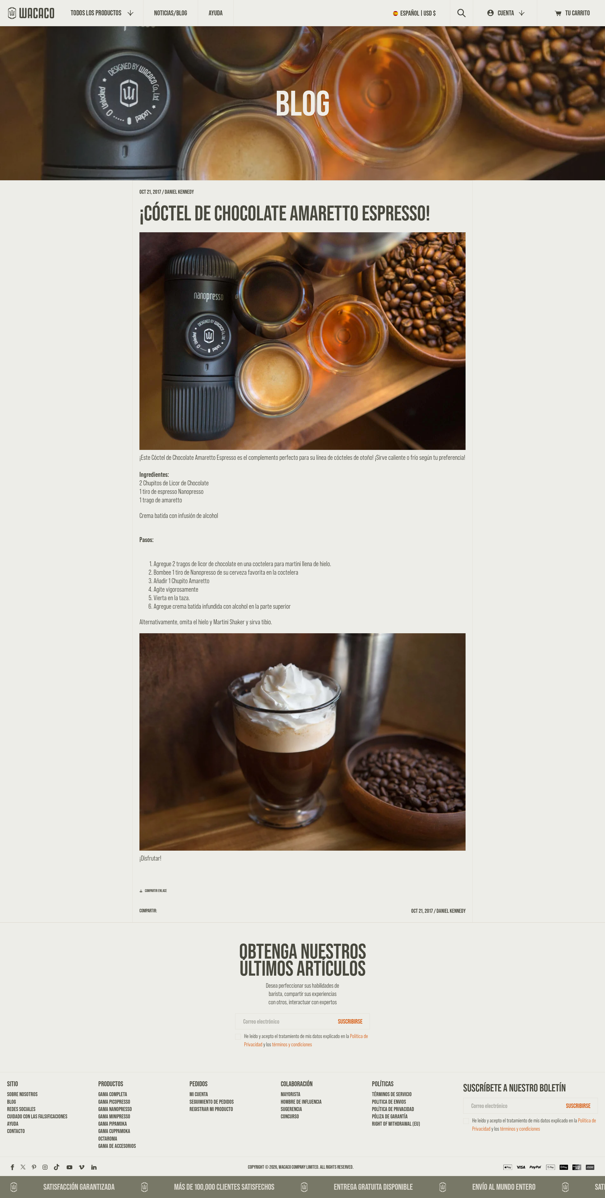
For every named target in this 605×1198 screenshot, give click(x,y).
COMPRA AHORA (302, 878)
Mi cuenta (199, 1094)
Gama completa (112, 1094)
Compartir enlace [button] (156, 890)
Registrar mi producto (205, 1109)
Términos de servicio (388, 1094)
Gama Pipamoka (112, 1123)
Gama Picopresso (114, 1102)
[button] (416, 13)
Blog (11, 1102)
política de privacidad (388, 1109)
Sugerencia (291, 1109)
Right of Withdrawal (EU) (388, 1123)
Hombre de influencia (297, 1102)
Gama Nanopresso (114, 1109)
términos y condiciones (292, 1044)
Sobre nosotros (22, 1094)
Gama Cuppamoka (114, 1131)
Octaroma (107, 1138)
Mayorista (290, 1094)
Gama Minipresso (114, 1116)
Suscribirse (350, 1021)
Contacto (16, 1131)
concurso (290, 1116)
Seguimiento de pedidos (205, 1102)
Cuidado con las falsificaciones (23, 1116)
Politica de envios (388, 1102)
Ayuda (12, 1123)
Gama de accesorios (114, 1146)
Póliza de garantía (388, 1116)
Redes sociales (21, 1109)
